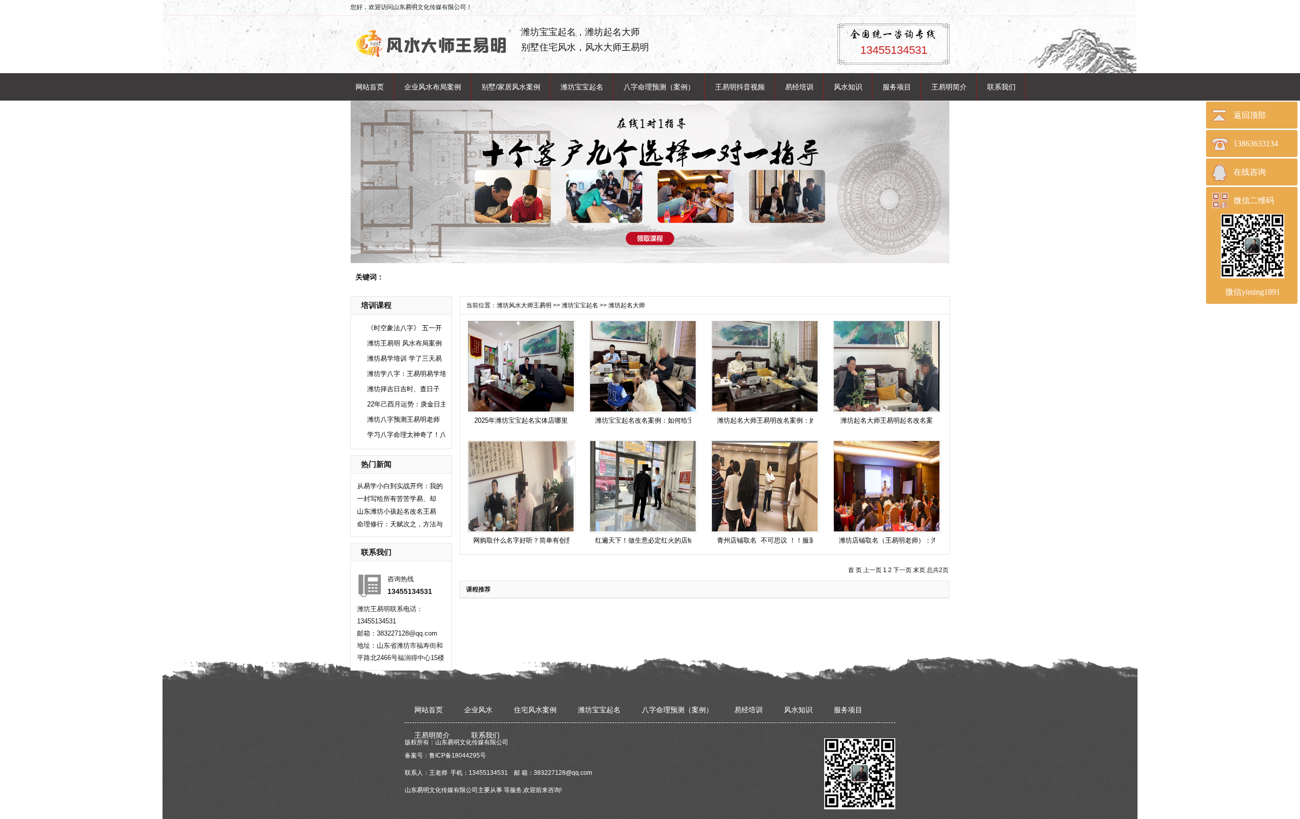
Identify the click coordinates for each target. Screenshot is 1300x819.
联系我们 (1001, 87)
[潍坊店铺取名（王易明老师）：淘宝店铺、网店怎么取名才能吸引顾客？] (886, 486)
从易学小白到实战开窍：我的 (400, 486)
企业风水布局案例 (432, 87)
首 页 (855, 570)
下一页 (902, 570)
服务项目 (897, 87)
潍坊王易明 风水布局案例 (404, 343)
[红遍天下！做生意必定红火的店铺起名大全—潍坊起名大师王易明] (643, 486)
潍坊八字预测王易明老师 (403, 419)
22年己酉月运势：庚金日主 (407, 404)
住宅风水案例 (535, 710)
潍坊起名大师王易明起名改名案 (886, 420)
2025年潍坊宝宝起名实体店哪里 (521, 420)
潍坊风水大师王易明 (524, 305)
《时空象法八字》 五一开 (404, 328)
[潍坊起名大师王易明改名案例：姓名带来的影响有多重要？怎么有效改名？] (765, 366)
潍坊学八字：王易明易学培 (406, 373)
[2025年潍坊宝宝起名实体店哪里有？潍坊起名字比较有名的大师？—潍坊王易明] (521, 366)
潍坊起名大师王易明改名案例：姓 (766, 420)
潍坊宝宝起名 (582, 87)
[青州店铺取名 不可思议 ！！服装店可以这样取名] (765, 486)
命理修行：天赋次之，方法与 (400, 524)
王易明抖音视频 (740, 87)
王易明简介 (949, 87)
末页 (919, 570)
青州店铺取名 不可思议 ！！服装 (766, 540)
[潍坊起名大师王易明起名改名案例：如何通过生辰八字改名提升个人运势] (886, 366)
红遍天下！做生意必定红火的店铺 (644, 540)
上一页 (872, 570)
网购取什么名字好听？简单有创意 (522, 540)
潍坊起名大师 (626, 305)
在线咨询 (1249, 172)
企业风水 (478, 710)
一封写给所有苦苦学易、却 (396, 498)
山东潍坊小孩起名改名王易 (396, 511)
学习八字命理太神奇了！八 (406, 434)
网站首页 (369, 87)
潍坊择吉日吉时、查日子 (403, 389)
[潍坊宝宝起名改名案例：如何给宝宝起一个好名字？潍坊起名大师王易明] (643, 366)
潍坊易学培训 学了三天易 (404, 358)
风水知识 (848, 87)
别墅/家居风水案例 (510, 87)
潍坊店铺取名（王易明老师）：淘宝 (892, 540)
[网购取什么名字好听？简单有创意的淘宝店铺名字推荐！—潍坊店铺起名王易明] (521, 486)
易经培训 (799, 87)
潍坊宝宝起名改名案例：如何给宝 (644, 420)
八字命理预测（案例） (659, 87)
